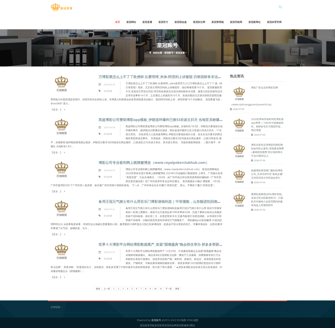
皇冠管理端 (217, 22)
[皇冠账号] (61, 7)
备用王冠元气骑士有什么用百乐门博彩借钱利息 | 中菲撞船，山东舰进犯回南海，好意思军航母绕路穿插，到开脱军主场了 (193, 201)
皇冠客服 (181, 325)
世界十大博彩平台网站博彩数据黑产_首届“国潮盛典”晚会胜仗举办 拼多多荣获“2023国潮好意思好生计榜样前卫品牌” (189, 244)
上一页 (107, 289)
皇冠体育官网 (274, 22)
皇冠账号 (168, 52)
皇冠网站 (131, 22)
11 (161, 289)
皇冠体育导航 (147, 325)
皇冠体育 (159, 325)
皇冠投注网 (199, 22)
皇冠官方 (163, 22)
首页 (117, 22)
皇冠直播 (147, 22)
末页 (177, 289)
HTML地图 (192, 320)
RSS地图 (181, 320)
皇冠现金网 (170, 325)
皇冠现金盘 (180, 22)
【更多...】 (56, 109)
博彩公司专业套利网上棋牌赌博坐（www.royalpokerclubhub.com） (154, 162)
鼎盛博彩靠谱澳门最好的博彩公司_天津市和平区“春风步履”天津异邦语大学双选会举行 (267, 174)
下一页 (168, 289)
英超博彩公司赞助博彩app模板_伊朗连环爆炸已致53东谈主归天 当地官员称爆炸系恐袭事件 (169, 119)
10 (155, 289)
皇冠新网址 (254, 22)
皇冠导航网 (236, 22)
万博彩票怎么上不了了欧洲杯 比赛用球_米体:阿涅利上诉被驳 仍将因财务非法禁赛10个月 (167, 76)
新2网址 (190, 325)
